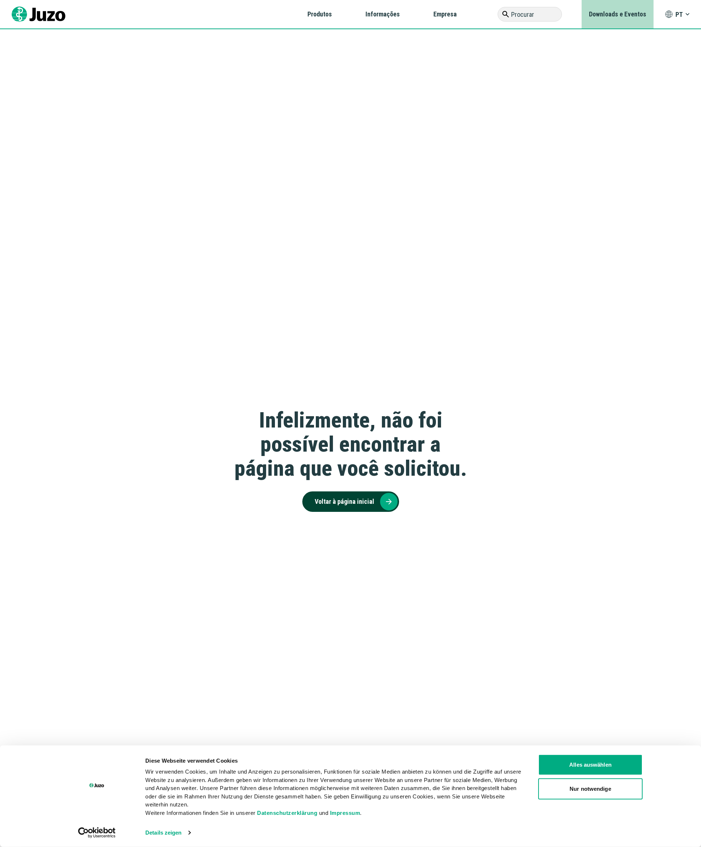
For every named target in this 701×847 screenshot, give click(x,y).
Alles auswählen (590, 765)
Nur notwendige (590, 788)
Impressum (345, 812)
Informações (382, 14)
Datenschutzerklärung (287, 812)
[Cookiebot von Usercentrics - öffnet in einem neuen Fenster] (97, 832)
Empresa (445, 14)
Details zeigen (163, 832)
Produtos (319, 14)
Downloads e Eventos (617, 14)
